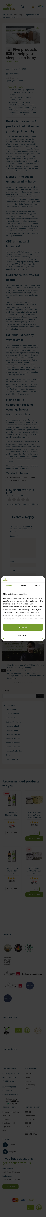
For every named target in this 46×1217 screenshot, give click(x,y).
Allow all (23, 627)
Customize (21, 635)
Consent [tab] (8, 585)
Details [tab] (23, 585)
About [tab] (37, 585)
